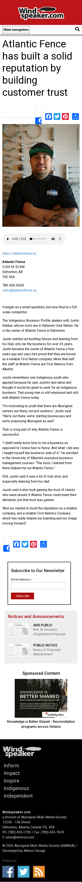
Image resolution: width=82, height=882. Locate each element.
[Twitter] (57, 116)
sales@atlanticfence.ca (19, 290)
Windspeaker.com (16, 812)
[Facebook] (48, 116)
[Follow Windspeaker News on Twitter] (25, 871)
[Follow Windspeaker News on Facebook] (9, 871)
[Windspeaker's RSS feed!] (40, 871)
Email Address (21, 580)
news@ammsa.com (20, 837)
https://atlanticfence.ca (19, 253)
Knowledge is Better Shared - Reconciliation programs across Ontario (41, 724)
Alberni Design (34, 851)
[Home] (41, 14)
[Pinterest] (65, 116)
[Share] (39, 116)
